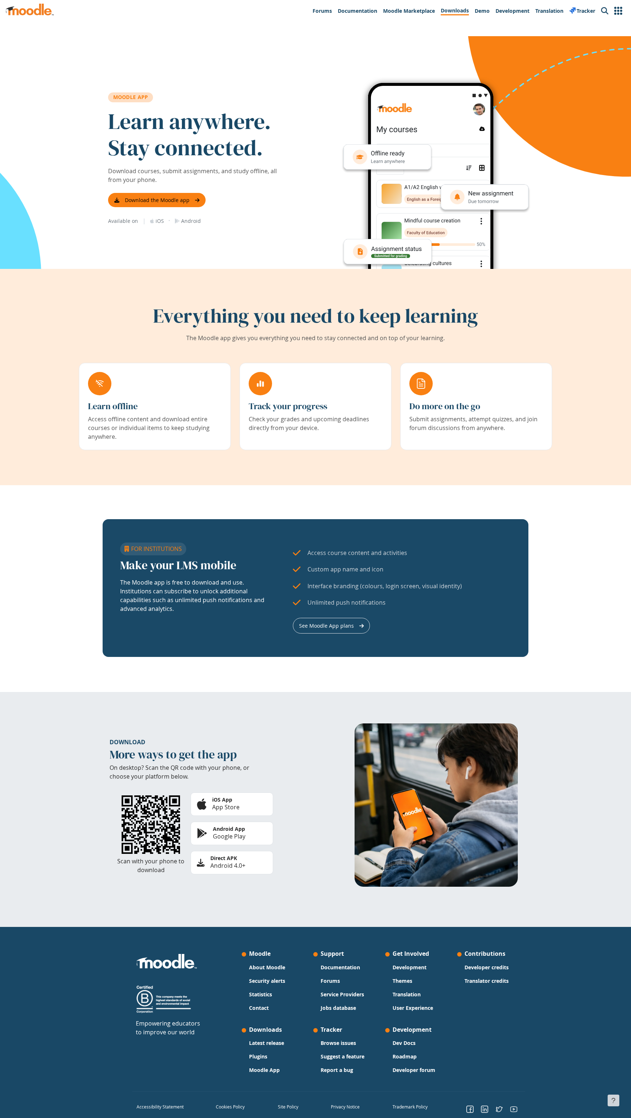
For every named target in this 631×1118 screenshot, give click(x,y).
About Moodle (267, 967)
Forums (330, 980)
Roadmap (405, 1056)
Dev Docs (404, 1042)
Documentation (340, 967)
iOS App (222, 799)
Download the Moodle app (157, 200)
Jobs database (338, 1007)
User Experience (413, 1007)
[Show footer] (613, 1100)
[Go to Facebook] (470, 1108)
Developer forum (414, 1069)
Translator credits (486, 980)
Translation (407, 994)
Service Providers (342, 994)
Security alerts (267, 980)
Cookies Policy (230, 1107)
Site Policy (288, 1107)
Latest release (266, 1042)
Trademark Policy (410, 1107)
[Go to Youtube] (513, 1108)
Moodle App (264, 1069)
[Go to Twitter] (499, 1108)
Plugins (258, 1056)
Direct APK (223, 858)
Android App (229, 828)
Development (410, 967)
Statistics (260, 994)
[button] (618, 11)
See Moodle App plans (326, 625)
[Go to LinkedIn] (484, 1108)
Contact (259, 1007)
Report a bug (337, 1069)
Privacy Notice (345, 1107)
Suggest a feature (342, 1056)
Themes (402, 980)
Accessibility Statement (160, 1107)
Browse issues (338, 1042)
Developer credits (486, 967)
